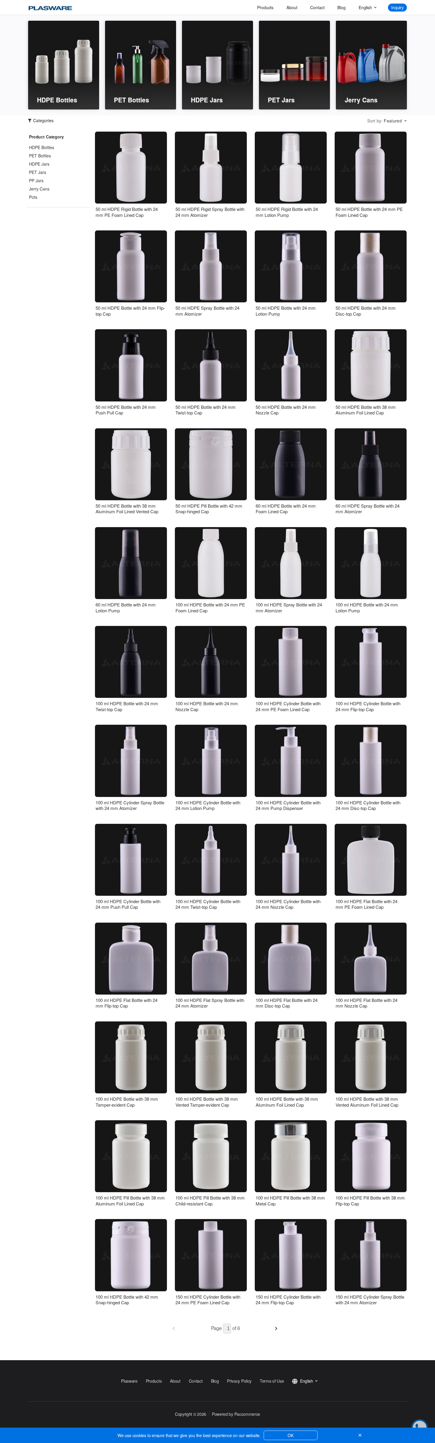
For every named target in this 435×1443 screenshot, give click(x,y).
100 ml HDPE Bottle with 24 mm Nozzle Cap (206, 706)
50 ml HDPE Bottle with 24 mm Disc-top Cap (366, 311)
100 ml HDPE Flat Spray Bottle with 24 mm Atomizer (209, 1003)
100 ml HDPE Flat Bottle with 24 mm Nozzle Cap (366, 1003)
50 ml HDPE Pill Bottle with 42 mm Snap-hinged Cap (208, 508)
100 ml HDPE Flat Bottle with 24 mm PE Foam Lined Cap (366, 904)
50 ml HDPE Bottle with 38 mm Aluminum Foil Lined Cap (366, 410)
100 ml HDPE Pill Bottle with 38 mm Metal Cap (290, 1200)
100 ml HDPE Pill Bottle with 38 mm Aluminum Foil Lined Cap (130, 1200)
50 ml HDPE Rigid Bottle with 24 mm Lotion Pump (287, 212)
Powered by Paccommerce (236, 1414)
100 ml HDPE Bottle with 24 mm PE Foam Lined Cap (210, 607)
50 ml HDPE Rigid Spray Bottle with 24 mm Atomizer (209, 212)
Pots (33, 197)
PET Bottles (40, 156)
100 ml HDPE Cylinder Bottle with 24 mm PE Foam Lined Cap (288, 706)
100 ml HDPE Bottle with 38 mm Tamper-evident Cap (127, 1102)
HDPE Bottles (41, 147)
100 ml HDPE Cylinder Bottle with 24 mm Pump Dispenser (288, 805)
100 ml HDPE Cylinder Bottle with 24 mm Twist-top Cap (207, 904)
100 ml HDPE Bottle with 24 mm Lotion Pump (367, 607)
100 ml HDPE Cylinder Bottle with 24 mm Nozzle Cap (288, 904)
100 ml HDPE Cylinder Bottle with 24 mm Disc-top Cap (368, 805)
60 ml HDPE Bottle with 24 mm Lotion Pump (126, 607)
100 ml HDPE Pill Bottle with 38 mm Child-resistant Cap (210, 1200)
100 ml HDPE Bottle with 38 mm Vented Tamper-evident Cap (206, 1102)
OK (291, 1435)
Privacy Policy (239, 1381)
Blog (341, 7)
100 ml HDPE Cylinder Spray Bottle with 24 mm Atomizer (130, 805)
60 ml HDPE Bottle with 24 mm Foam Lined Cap (286, 508)
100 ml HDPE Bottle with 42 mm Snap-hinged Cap (127, 1299)
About (291, 7)
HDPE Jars (39, 164)
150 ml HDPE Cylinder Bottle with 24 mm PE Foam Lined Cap (207, 1299)
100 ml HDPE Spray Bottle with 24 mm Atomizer (289, 607)
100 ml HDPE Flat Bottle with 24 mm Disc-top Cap (287, 1003)
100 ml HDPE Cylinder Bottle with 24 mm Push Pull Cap (128, 904)
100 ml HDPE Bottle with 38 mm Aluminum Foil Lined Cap (287, 1102)
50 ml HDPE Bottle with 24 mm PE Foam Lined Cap (369, 212)
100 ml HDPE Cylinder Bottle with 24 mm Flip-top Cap (368, 706)
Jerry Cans (39, 189)
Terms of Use (272, 1381)
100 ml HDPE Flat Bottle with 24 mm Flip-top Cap (126, 1003)
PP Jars (36, 180)
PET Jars (37, 172)
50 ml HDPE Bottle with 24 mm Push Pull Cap (126, 410)
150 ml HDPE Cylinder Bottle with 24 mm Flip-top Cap (288, 1299)
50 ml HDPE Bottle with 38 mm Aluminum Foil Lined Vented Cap (127, 508)
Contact (317, 7)
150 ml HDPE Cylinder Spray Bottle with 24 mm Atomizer (370, 1299)
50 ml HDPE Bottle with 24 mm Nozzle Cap (286, 410)
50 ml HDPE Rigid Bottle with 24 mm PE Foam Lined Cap (127, 212)
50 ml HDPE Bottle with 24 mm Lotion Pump (286, 311)
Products (265, 7)
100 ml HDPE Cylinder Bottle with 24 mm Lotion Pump (207, 805)
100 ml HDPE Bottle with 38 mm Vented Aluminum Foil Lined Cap (367, 1102)
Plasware (129, 1381)
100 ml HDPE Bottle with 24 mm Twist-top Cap (127, 706)
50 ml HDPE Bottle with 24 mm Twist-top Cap (205, 410)
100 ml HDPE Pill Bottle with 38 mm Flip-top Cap (370, 1200)
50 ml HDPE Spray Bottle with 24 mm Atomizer (207, 311)
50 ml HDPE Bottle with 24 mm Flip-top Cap (130, 311)
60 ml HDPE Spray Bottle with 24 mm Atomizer (367, 508)
